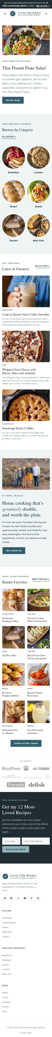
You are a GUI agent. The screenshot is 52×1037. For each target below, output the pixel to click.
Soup (4, 1011)
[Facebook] (18, 898)
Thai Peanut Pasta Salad (23, 68)
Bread (13, 206)
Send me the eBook (16, 849)
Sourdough (8, 424)
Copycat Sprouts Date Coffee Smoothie (25, 314)
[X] (38, 898)
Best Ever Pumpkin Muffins (10, 694)
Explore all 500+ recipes (26, 743)
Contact (5, 936)
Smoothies (7, 310)
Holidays (6, 1002)
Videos (5, 927)
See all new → (42, 266)
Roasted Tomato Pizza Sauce (35, 694)
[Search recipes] (46, 14)
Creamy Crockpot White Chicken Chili (37, 620)
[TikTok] (31, 898)
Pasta (30, 689)
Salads (38, 206)
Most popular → (41, 579)
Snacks (5, 1006)
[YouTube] (24, 898)
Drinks (30, 726)
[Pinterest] (11, 898)
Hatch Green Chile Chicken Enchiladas (36, 657)
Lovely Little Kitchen (29, 12)
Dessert (13, 240)
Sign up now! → (43, 6)
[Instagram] (4, 898)
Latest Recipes (9, 922)
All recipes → (9, 136)
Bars (4, 651)
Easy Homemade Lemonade (35, 731)
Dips (4, 365)
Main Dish (38, 240)
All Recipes (7, 918)
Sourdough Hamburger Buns (10, 620)
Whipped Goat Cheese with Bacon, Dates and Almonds (19, 371)
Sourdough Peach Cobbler (18, 428)
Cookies (38, 172)
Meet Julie (7, 931)
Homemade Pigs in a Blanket (10, 731)
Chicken (31, 614)
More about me (14, 550)
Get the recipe (13, 100)
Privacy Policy (26, 1032)
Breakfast (13, 172)
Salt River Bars (9, 655)
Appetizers (7, 726)
